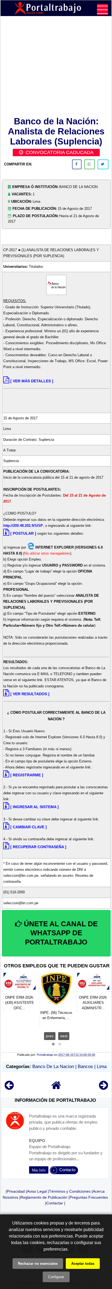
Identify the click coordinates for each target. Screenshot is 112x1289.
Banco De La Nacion (53, 1066)
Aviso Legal (37, 1191)
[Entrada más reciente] (9, 1088)
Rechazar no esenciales (38, 1264)
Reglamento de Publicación (43, 1197)
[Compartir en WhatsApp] (89, 164)
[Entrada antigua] (103, 1088)
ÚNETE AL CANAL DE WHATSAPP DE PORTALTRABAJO (60, 933)
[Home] (56, 1088)
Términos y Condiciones (70, 1191)
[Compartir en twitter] (103, 164)
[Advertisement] (56, 67)
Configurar (56, 1277)
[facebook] (77, 164)
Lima (102, 1066)
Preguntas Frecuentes (89, 1197)
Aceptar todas (82, 1264)
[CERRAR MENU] (102, 9)
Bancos (85, 1066)
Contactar (54, 1203)
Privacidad (16, 1191)
